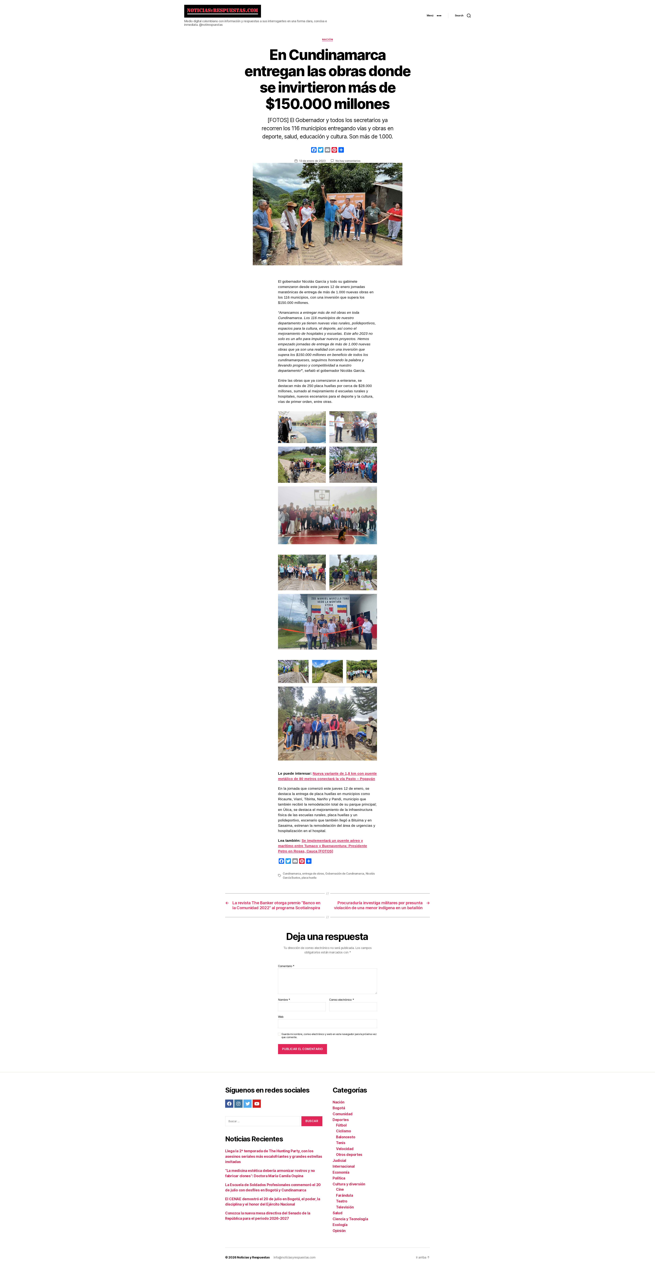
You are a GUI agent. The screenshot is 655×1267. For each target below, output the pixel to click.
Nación (327, 39)
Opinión (339, 1231)
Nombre (284, 999)
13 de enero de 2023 (312, 161)
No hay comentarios (348, 161)
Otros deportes (349, 1154)
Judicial (339, 1160)
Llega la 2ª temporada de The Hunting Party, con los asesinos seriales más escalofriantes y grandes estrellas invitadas (273, 1156)
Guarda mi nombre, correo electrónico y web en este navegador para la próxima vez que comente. (328, 1036)
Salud (338, 1213)
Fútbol (341, 1125)
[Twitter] (247, 1104)
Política (339, 1178)
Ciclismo (343, 1131)
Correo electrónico (341, 999)
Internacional (344, 1166)
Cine (340, 1189)
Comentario (286, 966)
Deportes (341, 1120)
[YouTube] (257, 1104)
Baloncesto (345, 1137)
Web (280, 1016)
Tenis (340, 1143)
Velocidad (345, 1149)
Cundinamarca (292, 873)
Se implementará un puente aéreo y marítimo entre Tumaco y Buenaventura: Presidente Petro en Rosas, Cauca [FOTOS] (322, 846)
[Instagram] (238, 1104)
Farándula (344, 1195)
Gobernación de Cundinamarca (344, 873)
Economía (341, 1172)
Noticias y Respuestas (253, 1257)
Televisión (345, 1207)
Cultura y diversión (349, 1184)
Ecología (340, 1225)
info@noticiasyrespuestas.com (294, 1257)
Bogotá (339, 1108)
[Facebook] (313, 150)
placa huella (309, 877)
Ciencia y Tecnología (350, 1219)
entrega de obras (313, 873)
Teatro (341, 1201)
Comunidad (343, 1114)
